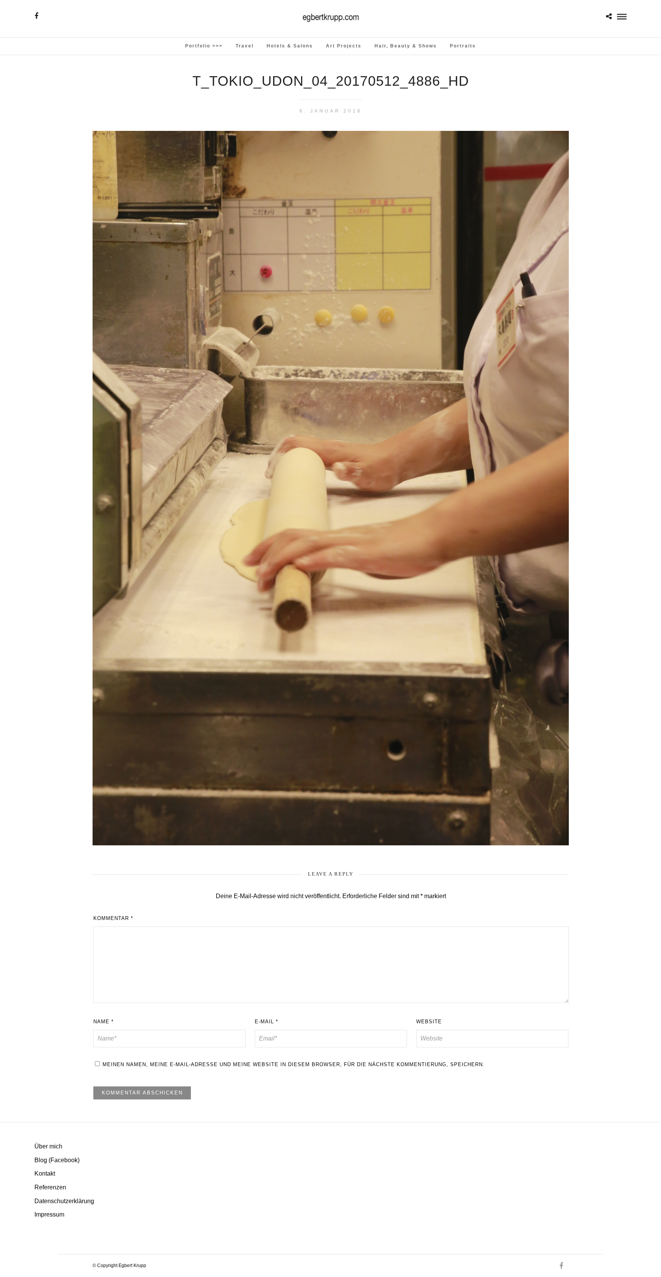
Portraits (463, 46)
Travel (245, 46)
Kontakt (44, 1173)
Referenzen (50, 1187)
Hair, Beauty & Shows (405, 46)
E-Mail (266, 1021)
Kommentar (113, 918)
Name (103, 1021)
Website (429, 1021)
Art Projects (343, 46)
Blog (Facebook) (57, 1160)
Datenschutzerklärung (64, 1201)
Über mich (48, 1146)
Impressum (49, 1214)
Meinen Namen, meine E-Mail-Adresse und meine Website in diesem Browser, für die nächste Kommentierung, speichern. (294, 1064)
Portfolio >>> (204, 46)
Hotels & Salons (290, 46)
